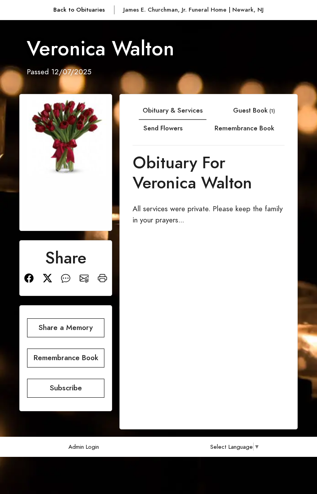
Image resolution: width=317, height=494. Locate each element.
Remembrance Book (244, 128)
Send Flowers (162, 128)
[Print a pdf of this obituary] (102, 277)
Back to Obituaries (79, 9)
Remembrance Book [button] (66, 357)
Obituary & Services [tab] (173, 110)
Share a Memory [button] (66, 327)
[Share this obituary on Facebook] (29, 277)
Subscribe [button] (66, 388)
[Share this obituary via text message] (65, 277)
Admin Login (83, 447)
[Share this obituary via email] (84, 277)
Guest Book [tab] (254, 110)
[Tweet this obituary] (47, 277)
